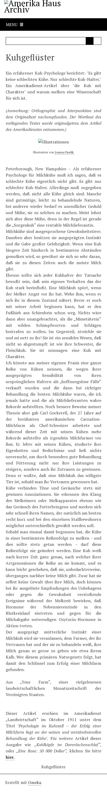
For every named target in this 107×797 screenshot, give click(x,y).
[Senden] (89, 41)
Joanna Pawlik (65, 152)
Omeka (34, 782)
